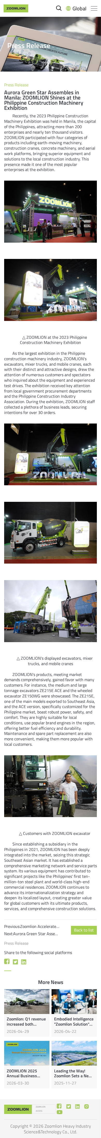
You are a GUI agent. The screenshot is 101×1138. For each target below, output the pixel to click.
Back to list (84, 930)
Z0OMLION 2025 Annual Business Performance (22, 1076)
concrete (48, 148)
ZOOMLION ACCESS (40, 1109)
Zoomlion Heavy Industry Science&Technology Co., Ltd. (57, 1129)
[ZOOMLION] (16, 8)
